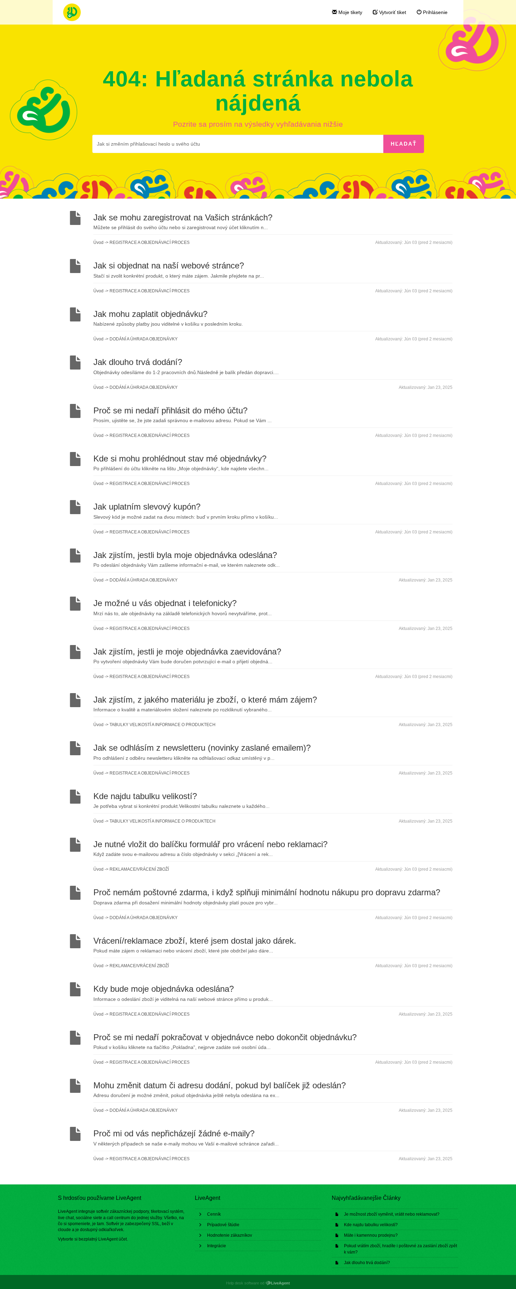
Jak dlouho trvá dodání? (367, 1262)
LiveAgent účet (112, 1239)
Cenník (214, 1214)
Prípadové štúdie (223, 1224)
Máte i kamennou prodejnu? (371, 1235)
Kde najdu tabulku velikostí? (371, 1224)
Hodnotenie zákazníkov (229, 1235)
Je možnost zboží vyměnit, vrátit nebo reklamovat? (391, 1214)
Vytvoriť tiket (392, 12)
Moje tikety (349, 12)
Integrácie (216, 1245)
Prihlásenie (435, 12)
